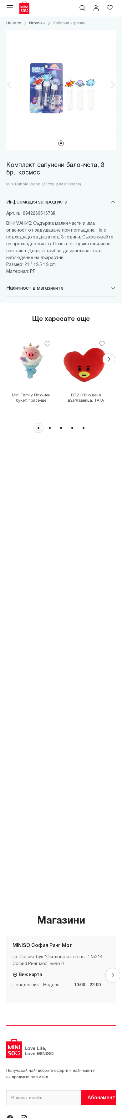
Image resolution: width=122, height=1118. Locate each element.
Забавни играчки (69, 23)
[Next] (109, 359)
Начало (13, 23)
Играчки (37, 23)
